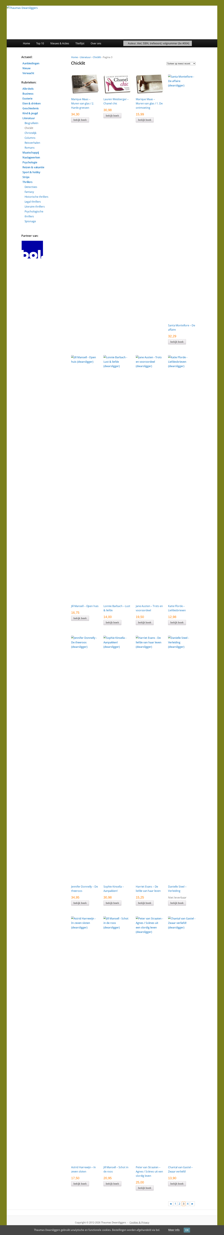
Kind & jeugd (30, 113)
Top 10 (40, 43)
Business (27, 93)
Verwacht (28, 73)
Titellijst (79, 43)
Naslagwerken (31, 157)
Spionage (30, 221)
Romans (30, 147)
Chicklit (97, 57)
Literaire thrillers (35, 206)
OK (187, 1230)
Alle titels (27, 89)
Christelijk (30, 133)
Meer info (174, 1230)
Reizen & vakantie (33, 167)
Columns (30, 138)
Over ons (96, 43)
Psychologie (29, 162)
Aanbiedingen (30, 63)
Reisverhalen (32, 143)
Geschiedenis (30, 108)
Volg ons (209, 43)
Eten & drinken (31, 103)
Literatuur (85, 57)
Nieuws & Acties (59, 43)
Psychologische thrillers (34, 214)
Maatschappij (30, 152)
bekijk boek (80, 119)
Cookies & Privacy (139, 1222)
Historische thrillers (37, 197)
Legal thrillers (33, 201)
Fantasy (29, 192)
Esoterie (27, 98)
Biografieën (31, 123)
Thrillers (27, 182)
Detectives (31, 187)
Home (26, 43)
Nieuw (26, 68)
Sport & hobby (31, 172)
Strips (26, 177)
